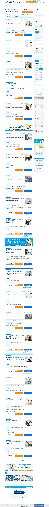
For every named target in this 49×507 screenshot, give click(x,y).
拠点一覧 (41, 5)
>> (32, 14)
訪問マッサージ (41, 38)
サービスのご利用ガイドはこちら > (41, 155)
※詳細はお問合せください (13, 83)
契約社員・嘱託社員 (41, 59)
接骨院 (37, 38)
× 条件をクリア (39, 17)
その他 (41, 40)
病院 (36, 31)
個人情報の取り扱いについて (23, 504)
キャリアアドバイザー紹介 (34, 5)
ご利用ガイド (10, 5)
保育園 (41, 35)
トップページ (6, 5)
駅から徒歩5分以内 (41, 50)
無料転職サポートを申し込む (31, 2)
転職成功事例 (22, 5)
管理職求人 (37, 50)
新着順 (17, 16)
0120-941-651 (20, 2)
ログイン (40, 2)
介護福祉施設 (41, 31)
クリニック (37, 33)
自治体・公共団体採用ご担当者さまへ (15, 504)
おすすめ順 (9, 16)
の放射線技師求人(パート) (12, 62)
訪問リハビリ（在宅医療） (41, 33)
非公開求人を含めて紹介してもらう (27, 11)
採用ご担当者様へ (35, 0)
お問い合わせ (31, 504)
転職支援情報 (28, 5)
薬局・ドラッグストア (37, 40)
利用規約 (28, 504)
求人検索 (16, 5)
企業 (36, 35)
